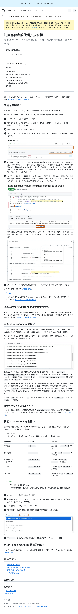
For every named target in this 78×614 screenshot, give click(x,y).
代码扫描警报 (48, 16)
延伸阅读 (9, 559)
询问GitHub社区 (11, 591)
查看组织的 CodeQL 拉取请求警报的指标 (26, 307)
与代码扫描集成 (13, 573)
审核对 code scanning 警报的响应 (23, 544)
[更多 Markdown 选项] (24, 63)
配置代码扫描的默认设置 (16, 570)
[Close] (72, 3)
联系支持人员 (10, 594)
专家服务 (40, 606)
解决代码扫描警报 (13, 564)
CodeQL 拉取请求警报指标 (26, 317)
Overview (34, 27)
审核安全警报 (9, 552)
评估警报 (58, 16)
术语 (20, 606)
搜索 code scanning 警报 (18, 421)
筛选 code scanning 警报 (18, 324)
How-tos (27, 16)
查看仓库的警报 (12, 105)
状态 (29, 606)
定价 (33, 606)
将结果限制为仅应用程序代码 (17, 405)
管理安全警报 (37, 16)
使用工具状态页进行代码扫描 (25, 299)
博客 (45, 606)
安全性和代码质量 (16, 16)
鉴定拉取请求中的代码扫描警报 (19, 99)
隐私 (25, 606)
